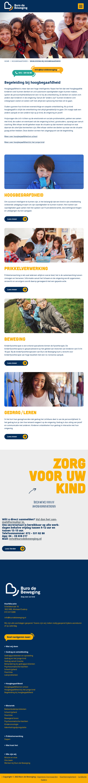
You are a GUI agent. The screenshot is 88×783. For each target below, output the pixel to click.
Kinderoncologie (11, 724)
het (48, 519)
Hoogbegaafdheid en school (16, 687)
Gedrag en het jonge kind (15, 658)
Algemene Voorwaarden (47, 777)
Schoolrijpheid (10, 669)
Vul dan (41, 519)
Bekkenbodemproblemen (15, 709)
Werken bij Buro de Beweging (17, 763)
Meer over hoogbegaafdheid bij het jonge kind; (24, 142)
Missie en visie (10, 757)
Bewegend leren (11, 718)
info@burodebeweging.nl (25, 538)
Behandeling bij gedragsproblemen (19, 664)
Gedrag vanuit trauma (13, 661)
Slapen (7, 739)
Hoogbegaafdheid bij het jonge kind (19, 689)
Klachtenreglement (68, 777)
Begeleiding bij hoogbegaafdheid (18, 692)
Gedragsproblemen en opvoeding (18, 655)
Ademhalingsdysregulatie (15, 727)
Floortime (8, 672)
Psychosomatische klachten (16, 666)
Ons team (8, 760)
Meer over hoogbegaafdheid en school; (21, 136)
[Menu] (81, 6)
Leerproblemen (11, 675)
